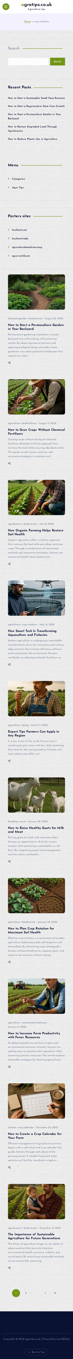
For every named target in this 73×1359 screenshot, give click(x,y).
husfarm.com (19, 230)
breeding (13, 821)
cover (23, 821)
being (25, 725)
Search (14, 48)
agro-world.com (21, 256)
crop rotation (29, 624)
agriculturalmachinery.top (27, 247)
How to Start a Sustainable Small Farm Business (36, 98)
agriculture (14, 423)
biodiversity (35, 318)
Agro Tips (18, 187)
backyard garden (17, 318)
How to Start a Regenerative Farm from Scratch (36, 106)
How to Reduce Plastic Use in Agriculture (32, 139)
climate (12, 1127)
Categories (18, 179)
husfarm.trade (20, 238)
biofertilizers (29, 423)
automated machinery (34, 1022)
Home (27, 21)
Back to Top (38, 1352)
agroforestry (15, 524)
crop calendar (25, 1127)
